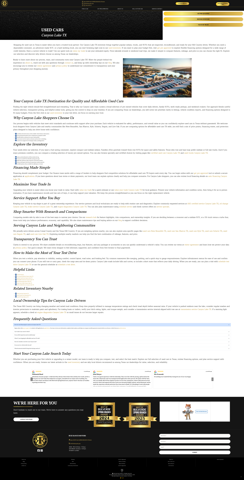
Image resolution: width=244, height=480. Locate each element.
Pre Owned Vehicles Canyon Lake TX (25, 276)
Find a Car (85, 9)
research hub (91, 217)
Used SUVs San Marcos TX (23, 297)
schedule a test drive (66, 264)
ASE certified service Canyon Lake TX (203, 203)
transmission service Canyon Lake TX (196, 309)
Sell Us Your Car (137, 9)
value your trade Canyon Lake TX (128, 189)
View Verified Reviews (201, 411)
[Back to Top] (241, 477)
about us (28, 62)
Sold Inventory (73, 463)
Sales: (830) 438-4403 (88, 3)
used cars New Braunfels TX (154, 231)
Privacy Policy (24, 463)
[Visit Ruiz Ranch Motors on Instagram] (41, 451)
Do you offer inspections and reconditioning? (24, 335)
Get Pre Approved (122, 459)
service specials (163, 206)
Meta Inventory (122, 463)
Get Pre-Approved (182, 3)
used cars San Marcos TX (177, 231)
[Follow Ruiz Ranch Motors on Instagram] (84, 5)
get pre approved (164, 47)
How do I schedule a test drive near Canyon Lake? (25, 341)
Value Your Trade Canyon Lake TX (24, 283)
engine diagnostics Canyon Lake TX (72, 206)
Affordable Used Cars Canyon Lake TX (25, 280)
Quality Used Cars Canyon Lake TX (24, 278)
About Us (120, 9)
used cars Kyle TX (196, 231)
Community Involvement (73, 465)
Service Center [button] (156, 9)
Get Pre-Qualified (203, 14)
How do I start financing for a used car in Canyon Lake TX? (27, 324)
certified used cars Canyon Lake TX (165, 152)
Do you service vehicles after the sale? (23, 345)
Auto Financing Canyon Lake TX (24, 281)
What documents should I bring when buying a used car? (27, 348)
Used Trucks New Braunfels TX (24, 295)
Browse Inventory (203, 19)
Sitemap (73, 459)
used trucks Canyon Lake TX (196, 152)
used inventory (115, 47)
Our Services (171, 465)
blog (110, 62)
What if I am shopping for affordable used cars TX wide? (27, 338)
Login (122, 477)
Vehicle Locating (122, 461)
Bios (73, 461)
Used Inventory (20, 274)
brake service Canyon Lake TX (40, 206)
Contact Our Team (26, 419)
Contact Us (23, 465)
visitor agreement (44, 65)
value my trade (79, 50)
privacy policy (61, 65)
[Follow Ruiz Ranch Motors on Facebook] (83, 5)
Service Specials (220, 459)
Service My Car (171, 463)
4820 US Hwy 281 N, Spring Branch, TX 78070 (94, 1)
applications (30, 176)
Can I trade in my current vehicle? (22, 331)
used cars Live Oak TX (39, 234)
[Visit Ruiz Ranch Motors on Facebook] (38, 451)
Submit (194, 452)
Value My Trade (203, 25)
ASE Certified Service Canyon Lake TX (25, 285)
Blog (24, 461)
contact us (69, 62)
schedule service (125, 206)
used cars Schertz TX (213, 231)
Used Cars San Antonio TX (23, 293)
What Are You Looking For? (223, 4)
